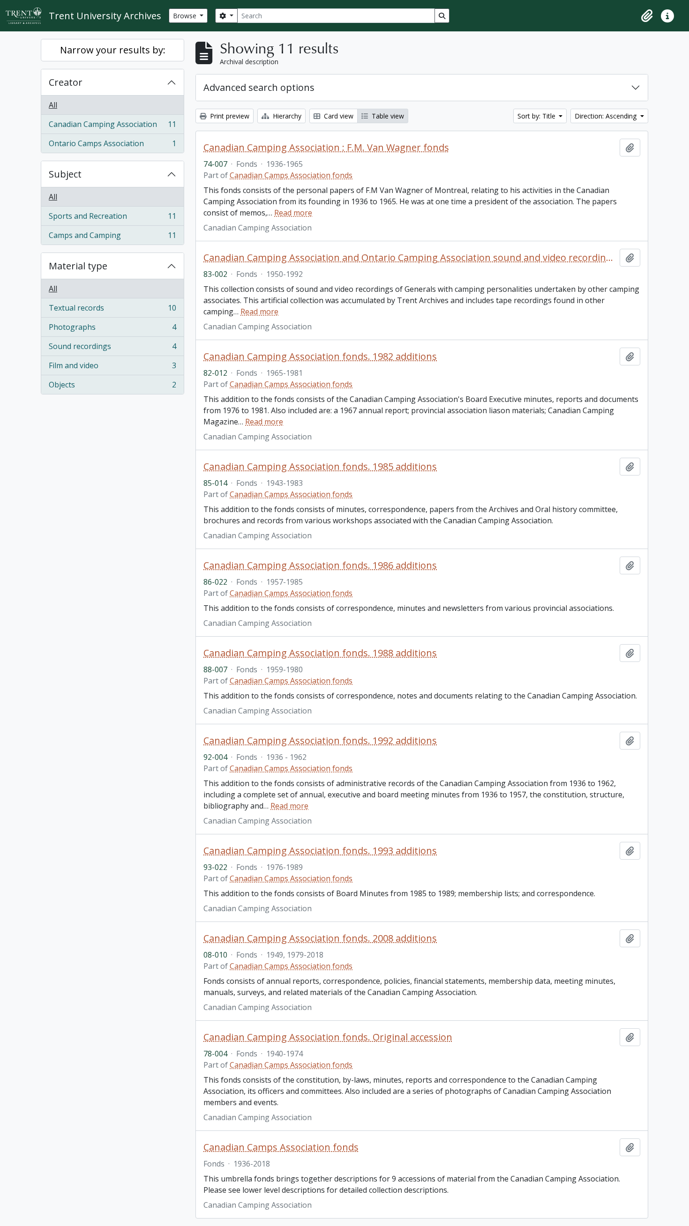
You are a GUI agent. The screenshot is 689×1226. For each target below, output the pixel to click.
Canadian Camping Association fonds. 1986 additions (320, 565)
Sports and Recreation (112, 218)
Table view (387, 115)
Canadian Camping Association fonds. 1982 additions (320, 356)
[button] (647, 16)
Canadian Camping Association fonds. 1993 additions (320, 850)
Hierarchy (286, 115)
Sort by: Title (537, 115)
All (53, 105)
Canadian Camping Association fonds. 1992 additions (320, 740)
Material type (78, 266)
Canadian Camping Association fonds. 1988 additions (320, 653)
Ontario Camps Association (112, 145)
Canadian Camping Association (112, 126)
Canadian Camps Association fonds (291, 175)
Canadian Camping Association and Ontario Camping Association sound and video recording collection (409, 257)
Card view (337, 115)
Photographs (112, 329)
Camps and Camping (112, 237)
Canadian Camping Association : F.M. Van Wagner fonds (326, 147)
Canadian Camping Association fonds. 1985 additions (320, 466)
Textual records (112, 310)
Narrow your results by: (112, 50)
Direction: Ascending (606, 115)
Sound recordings (112, 348)
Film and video (112, 367)
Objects (112, 386)
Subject (65, 174)
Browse (185, 15)
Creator (65, 82)
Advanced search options (259, 87)
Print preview (228, 115)
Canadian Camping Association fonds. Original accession (327, 1037)
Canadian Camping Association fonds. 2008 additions (320, 938)
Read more (293, 213)
